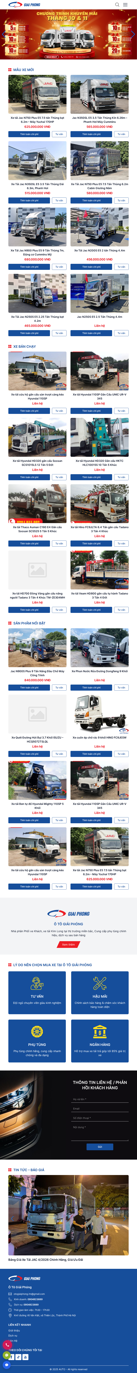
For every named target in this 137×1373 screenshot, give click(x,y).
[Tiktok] (18, 1357)
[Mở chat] (7, 1365)
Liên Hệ (12, 1340)
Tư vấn (59, 134)
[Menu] (125, 4)
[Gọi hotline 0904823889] (7, 1345)
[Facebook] (11, 1357)
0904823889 (35, 1299)
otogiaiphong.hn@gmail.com (29, 1293)
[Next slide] (133, 34)
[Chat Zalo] (7, 1355)
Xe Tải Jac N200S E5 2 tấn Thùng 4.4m (99, 250)
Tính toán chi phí (29, 134)
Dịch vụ (12, 1335)
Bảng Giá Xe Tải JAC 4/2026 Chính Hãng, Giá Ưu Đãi (45, 1259)
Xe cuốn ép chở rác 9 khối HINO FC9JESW (99, 737)
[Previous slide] (4, 34)
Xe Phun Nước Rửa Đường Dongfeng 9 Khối (100, 671)
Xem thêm (68, 944)
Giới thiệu (14, 1330)
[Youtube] (25, 1357)
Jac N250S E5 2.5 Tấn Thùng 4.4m (99, 316)
